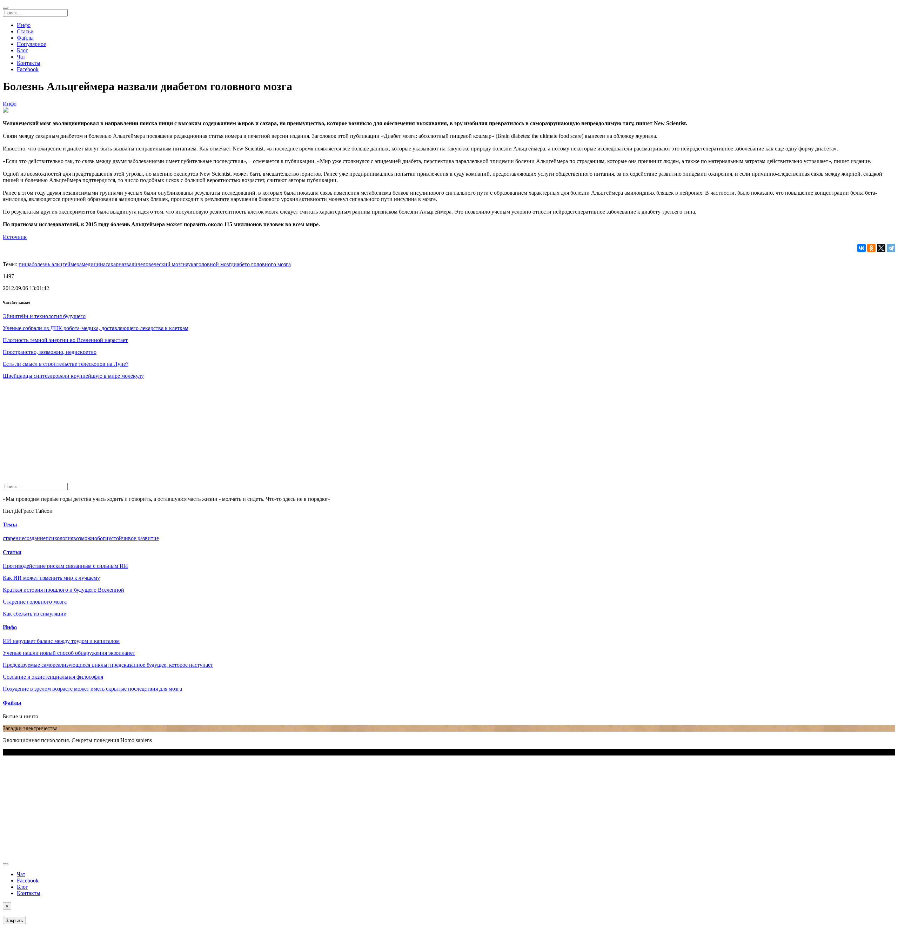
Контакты (28, 63)
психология (59, 538)
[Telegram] (891, 248)
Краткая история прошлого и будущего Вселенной (63, 590)
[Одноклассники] (871, 248)
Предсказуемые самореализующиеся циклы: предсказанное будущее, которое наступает (108, 665)
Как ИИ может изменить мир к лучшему (51, 578)
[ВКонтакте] (861, 248)
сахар (112, 264)
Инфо (24, 25)
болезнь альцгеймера (57, 264)
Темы (10, 525)
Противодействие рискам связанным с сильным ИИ (65, 566)
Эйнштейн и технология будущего (44, 316)
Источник (15, 237)
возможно (85, 538)
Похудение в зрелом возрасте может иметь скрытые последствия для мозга (92, 689)
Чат (21, 57)
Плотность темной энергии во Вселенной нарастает (65, 340)
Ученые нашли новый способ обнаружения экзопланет (69, 653)
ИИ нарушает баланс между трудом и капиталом (61, 641)
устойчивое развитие (133, 538)
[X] (881, 248)
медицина (94, 264)
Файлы (25, 38)
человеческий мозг (160, 264)
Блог (22, 50)
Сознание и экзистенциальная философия (53, 677)
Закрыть (14, 920)
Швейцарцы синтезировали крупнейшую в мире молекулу (73, 376)
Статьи (25, 31)
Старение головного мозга (35, 602)
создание (35, 538)
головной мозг (213, 264)
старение (13, 538)
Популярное (31, 44)
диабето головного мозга (261, 264)
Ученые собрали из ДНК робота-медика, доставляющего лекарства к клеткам (95, 328)
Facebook (28, 69)
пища (25, 264)
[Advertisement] (213, 434)
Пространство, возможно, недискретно (49, 352)
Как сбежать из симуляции (35, 614)
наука (189, 264)
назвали (128, 264)
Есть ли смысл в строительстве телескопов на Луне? (65, 364)
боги (102, 538)
